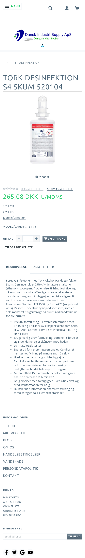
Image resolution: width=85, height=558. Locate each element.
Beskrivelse (16, 267)
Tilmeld (74, 536)
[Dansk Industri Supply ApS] (42, 29)
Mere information (14, 217)
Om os (8, 447)
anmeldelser (32, 189)
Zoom (44, 177)
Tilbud (9, 426)
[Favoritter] (59, 7)
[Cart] (77, 8)
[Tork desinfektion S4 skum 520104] (42, 130)
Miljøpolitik (14, 433)
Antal (8, 238)
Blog (7, 440)
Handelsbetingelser (22, 454)
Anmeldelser (43, 267)
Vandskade (13, 461)
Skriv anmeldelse (60, 189)
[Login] (67, 8)
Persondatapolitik (20, 468)
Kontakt (11, 475)
